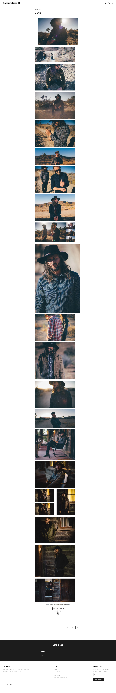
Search (56, 669)
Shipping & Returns (60, 677)
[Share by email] (78, 627)
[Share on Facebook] (62, 627)
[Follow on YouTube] (11, 684)
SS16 (43, 651)
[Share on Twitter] (67, 627)
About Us (57, 671)
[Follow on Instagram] (7, 684)
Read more (43, 655)
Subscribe (98, 679)
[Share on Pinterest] (72, 627)
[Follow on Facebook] (4, 684)
